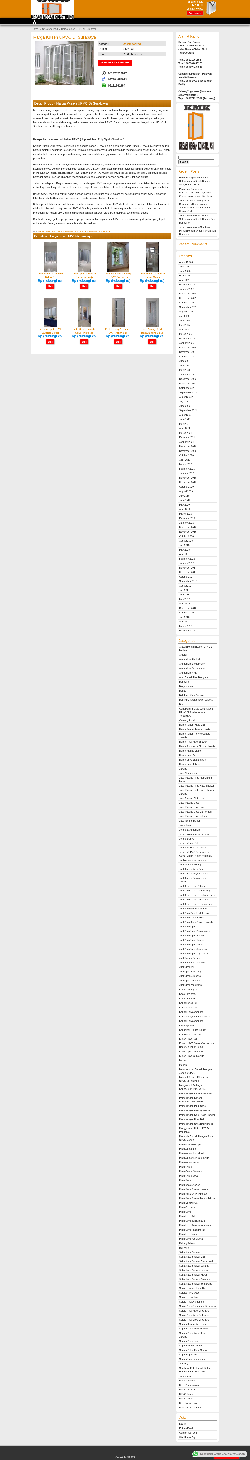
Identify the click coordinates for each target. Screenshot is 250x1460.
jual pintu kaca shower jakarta (196, 922)
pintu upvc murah (188, 1234)
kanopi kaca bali (188, 1003)
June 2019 (185, 500)
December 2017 (187, 567)
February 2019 (187, 518)
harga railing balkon (190, 750)
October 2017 (186, 576)
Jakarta (183, 768)
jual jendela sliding (190, 864)
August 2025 (186, 311)
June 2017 (185, 594)
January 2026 (186, 289)
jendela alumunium (189, 829)
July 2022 (184, 401)
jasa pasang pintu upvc (192, 798)
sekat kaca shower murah (193, 1274)
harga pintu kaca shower (193, 741)
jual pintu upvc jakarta (191, 940)
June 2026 (185, 271)
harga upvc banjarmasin (192, 759)
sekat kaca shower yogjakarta (195, 1283)
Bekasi (183, 690)
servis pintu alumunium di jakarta (197, 1306)
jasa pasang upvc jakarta (193, 816)
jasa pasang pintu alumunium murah (195, 779)
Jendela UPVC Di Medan (192, 847)
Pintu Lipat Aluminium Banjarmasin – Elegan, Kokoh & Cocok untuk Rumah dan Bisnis (196, 193)
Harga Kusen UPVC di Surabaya (64, 37)
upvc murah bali (188, 1403)
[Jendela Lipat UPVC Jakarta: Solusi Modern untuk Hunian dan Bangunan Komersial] (50, 326)
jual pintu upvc (187, 926)
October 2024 (186, 356)
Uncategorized (50, 29)
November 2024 (187, 352)
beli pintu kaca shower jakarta (196, 699)
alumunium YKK (188, 672)
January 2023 (186, 374)
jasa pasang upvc (189, 802)
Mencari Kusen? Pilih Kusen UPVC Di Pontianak (194, 1079)
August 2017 (186, 585)
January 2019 (186, 522)
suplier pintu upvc (189, 1341)
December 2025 (187, 293)
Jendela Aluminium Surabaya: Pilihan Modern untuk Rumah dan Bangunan (197, 231)
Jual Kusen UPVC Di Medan (194, 899)
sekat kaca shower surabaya (195, 1279)
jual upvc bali (187, 967)
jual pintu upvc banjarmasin (194, 931)
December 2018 (187, 527)
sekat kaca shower (189, 1252)
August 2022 (186, 397)
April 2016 (184, 621)
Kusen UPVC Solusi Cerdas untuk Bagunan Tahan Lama (197, 1045)
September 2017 (188, 581)
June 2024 (185, 361)
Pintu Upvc (185, 1212)
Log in (182, 1423)
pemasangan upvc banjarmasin (196, 1124)
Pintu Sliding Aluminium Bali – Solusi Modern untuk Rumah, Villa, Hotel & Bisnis (195, 181)
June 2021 (185, 419)
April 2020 (184, 460)
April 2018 (184, 554)
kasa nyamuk (186, 1025)
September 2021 (188, 410)
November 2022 (187, 383)
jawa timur (185, 825)
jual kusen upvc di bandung (195, 890)
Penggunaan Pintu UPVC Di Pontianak (194, 1130)
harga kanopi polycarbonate (194, 729)
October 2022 (186, 388)
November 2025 (187, 298)
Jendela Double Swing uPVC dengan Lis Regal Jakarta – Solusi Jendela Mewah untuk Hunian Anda (195, 206)
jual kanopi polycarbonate (193, 873)
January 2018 (186, 563)
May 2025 (184, 325)
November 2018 (187, 531)
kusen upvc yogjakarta (191, 1056)
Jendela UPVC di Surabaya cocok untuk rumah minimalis (195, 854)
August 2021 (186, 415)
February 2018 (187, 558)
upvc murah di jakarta (191, 1407)
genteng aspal (187, 720)
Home (35, 29)
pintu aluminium (187, 1149)
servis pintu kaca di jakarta (194, 1310)
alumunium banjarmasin (192, 663)
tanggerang (185, 1376)
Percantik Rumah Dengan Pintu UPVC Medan (196, 1138)
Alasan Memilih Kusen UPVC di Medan (196, 649)
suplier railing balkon (191, 1345)
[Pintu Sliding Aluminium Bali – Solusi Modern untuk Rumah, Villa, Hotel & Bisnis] (50, 270)
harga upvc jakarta (189, 764)
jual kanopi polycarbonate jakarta (193, 880)
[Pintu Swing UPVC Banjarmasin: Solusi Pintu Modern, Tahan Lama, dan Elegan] (152, 326)
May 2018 (184, 549)
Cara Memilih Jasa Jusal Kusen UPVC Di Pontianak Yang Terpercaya (196, 712)
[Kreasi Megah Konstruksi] (52, 17)
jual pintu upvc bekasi (191, 935)
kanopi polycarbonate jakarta (195, 1016)
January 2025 (186, 343)
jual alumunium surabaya (193, 860)
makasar (183, 1060)
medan (183, 1065)
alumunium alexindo (190, 659)
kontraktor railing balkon (192, 1030)
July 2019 (184, 495)
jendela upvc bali (189, 843)
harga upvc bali (188, 755)
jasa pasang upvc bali (191, 807)
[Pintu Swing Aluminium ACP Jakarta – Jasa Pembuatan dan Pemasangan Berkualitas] (118, 326)
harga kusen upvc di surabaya (71, 231)
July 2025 (184, 316)
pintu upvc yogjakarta (191, 1238)
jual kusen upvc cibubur (192, 886)
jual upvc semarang (190, 971)
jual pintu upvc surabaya (193, 949)
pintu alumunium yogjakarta (194, 1158)
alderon (183, 655)
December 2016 (187, 608)
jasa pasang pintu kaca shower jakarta (196, 792)
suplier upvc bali (188, 1354)
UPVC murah (186, 1398)
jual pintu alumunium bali (193, 908)
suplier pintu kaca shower (193, 1328)
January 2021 (186, 442)
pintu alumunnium (189, 1162)
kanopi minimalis (188, 1007)
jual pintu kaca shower (192, 917)
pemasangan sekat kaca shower (197, 1115)
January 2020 (186, 473)
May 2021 (184, 424)
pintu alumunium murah (192, 1153)
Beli (50, 286)
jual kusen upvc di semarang (195, 904)
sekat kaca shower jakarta (194, 1265)
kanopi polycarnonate (191, 1021)
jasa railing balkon (190, 820)
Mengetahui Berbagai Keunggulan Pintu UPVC (192, 1087)
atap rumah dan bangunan (194, 677)
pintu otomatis (187, 1207)
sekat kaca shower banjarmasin (196, 1261)
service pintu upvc (189, 1292)
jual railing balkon (189, 958)
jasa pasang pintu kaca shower (196, 785)
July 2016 (184, 617)
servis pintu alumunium (191, 1301)
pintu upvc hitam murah (192, 1229)
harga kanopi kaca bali (192, 724)
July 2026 (184, 266)
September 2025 (188, 307)
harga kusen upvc (47, 231)
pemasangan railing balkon (194, 1110)
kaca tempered (187, 998)
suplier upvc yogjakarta (192, 1359)
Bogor (182, 704)
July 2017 (184, 590)
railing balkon (187, 1243)
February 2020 (187, 469)
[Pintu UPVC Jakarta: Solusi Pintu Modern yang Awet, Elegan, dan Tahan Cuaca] (84, 326)
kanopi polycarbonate (191, 1012)
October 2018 (186, 536)
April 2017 (184, 603)
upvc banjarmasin (189, 1385)
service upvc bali (188, 1297)
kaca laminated (188, 994)
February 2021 (187, 437)
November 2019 (187, 482)
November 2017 (187, 572)
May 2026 (184, 275)
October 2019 (186, 486)
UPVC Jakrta (186, 1394)
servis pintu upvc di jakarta (194, 1319)
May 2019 (184, 504)
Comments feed (188, 1432)
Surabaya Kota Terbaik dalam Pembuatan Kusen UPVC (195, 1370)
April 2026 (184, 280)
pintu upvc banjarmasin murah (195, 1225)
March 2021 (185, 433)
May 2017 (184, 599)
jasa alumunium (188, 773)
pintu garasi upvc (188, 1176)
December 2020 (187, 446)
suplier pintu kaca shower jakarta (193, 1335)
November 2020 (187, 451)
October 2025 (186, 302)
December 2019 (187, 478)
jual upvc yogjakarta (190, 985)
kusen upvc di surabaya (98, 231)
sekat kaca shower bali (192, 1256)
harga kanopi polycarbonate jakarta (194, 735)
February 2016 (187, 630)
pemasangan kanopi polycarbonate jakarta (191, 1100)
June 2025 (185, 320)
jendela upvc (186, 838)
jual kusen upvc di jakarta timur (197, 895)
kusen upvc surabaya (191, 1051)
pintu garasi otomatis (190, 1171)
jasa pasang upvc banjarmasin (196, 811)
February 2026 (187, 284)
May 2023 (184, 370)
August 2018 (186, 540)
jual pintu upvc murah (191, 944)
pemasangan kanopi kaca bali (195, 1093)
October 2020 (186, 455)
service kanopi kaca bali (192, 1288)
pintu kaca (185, 1180)
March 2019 (185, 513)
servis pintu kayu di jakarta (194, 1315)
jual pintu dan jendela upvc (194, 913)
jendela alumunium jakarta (194, 834)
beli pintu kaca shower (191, 695)
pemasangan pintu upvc (192, 1106)
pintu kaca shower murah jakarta (197, 1198)
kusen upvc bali (188, 1039)
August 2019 (186, 491)
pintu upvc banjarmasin (192, 1220)
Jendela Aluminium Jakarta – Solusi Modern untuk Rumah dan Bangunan (197, 219)
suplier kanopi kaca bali (192, 1324)
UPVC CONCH (187, 1389)
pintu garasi (185, 1167)
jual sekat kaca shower (192, 962)
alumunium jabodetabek (192, 668)
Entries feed (186, 1428)
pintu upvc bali (187, 1216)
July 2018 (184, 545)
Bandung (184, 681)
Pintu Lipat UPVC (188, 1203)
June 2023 (185, 365)
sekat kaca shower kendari (194, 1270)
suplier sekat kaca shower (193, 1350)
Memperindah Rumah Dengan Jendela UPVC (195, 1071)
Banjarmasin (186, 686)
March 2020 (185, 464)
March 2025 (185, 334)
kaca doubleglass (189, 989)
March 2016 (185, 626)
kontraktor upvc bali (190, 1034)
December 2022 (187, 379)
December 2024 (187, 347)
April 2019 (184, 509)
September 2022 (188, 392)
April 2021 (184, 428)
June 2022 (185, 406)
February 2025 (187, 338)
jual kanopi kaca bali (191, 869)
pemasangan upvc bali (191, 1119)
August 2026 (186, 262)
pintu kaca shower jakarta (193, 1189)
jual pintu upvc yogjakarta (193, 953)
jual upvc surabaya (190, 976)
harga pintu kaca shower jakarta (197, 746)
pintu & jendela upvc (190, 1144)
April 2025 (184, 329)
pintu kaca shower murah (193, 1194)
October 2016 (186, 612)
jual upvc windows (189, 980)
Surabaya (184, 1363)
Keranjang (194, 12)
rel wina (184, 1247)
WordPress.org (187, 1437)
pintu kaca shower (189, 1185)
